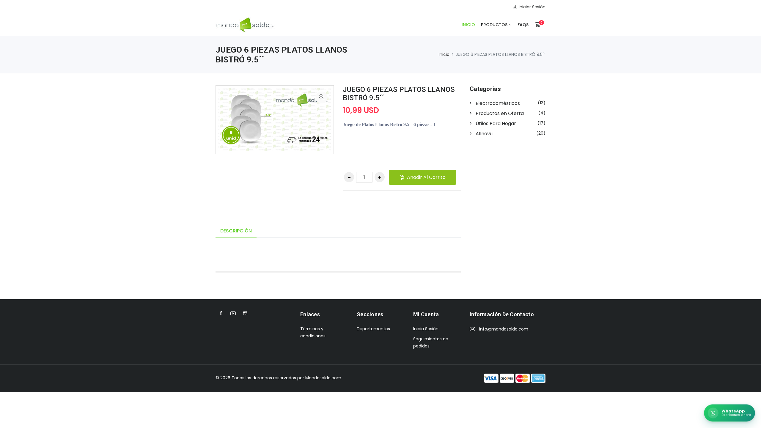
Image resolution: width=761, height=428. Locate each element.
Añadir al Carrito (426, 177)
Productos (494, 25)
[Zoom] (322, 97)
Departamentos (373, 329)
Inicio (468, 25)
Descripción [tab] (236, 230)
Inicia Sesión (425, 329)
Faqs (523, 25)
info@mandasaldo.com (503, 329)
